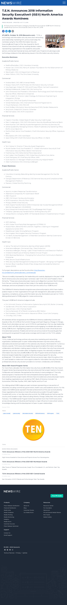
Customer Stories (29, 510)
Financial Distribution (10, 508)
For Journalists (47, 508)
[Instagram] (12, 549)
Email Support (8, 535)
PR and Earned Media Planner (52, 512)
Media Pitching (8, 514)
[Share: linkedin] (9, 31)
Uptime (25, 553)
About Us (26, 505)
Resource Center (48, 505)
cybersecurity (16, 413)
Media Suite (7, 510)
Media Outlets (47, 517)
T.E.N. (57, 413)
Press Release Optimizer (11, 526)
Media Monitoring (9, 517)
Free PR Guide (57, 496)
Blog (25, 508)
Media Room (7, 521)
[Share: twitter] (6, 31)
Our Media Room (29, 512)
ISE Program (50, 413)
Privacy (18, 553)
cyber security (6, 413)
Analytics (6, 519)
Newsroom (46, 510)
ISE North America (40, 413)
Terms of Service (9, 553)
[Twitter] (7, 549)
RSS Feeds (46, 514)
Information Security (28, 413)
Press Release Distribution (11, 505)
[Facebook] (4, 549)
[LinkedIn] (10, 549)
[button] (64, 3)
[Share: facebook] (3, 31)
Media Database (9, 512)
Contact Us (7, 533)
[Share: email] (12, 31)
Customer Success (9, 524)
